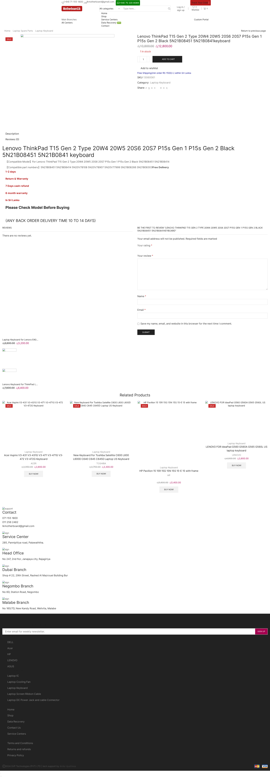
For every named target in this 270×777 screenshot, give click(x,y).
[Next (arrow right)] (1, 776)
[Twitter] (146, 87)
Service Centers (109, 19)
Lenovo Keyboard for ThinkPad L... (20, 384)
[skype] (166, 87)
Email (141, 309)
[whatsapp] (163, 87)
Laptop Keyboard (44, 30)
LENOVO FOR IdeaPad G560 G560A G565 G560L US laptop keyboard (236, 448)
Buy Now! (33, 474)
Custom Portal (201, 19)
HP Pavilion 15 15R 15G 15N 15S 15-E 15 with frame (168, 470)
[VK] (151, 87)
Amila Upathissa (68, 766)
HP (168, 475)
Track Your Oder (199, 2)
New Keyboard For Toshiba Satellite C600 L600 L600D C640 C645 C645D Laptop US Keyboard (101, 457)
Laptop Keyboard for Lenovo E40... (20, 339)
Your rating (144, 245)
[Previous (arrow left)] (0, 776)
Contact (105, 25)
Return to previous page (253, 30)
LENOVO (236, 455)
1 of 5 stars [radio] (138, 249)
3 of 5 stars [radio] (151, 249)
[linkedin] (160, 87)
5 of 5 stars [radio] (170, 249)
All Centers (67, 22)
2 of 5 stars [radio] (143, 249)
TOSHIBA (101, 463)
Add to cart (168, 59)
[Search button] (169, 9)
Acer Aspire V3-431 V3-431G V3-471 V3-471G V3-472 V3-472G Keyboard (33, 457)
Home (104, 13)
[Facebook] (149, 87)
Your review (145, 255)
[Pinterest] (154, 87)
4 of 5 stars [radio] (160, 249)
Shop (104, 16)
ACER (33, 463)
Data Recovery (111, 22)
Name (141, 296)
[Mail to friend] (157, 87)
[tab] (12, 133)
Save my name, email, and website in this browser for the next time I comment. (186, 323)
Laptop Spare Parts (23, 30)
